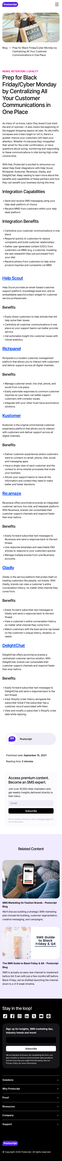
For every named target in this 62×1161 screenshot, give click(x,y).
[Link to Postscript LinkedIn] (26, 1016)
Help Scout (12, 278)
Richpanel (11, 348)
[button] (57, 4)
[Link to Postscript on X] (34, 1016)
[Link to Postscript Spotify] (48, 1016)
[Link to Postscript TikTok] (5, 1016)
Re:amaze (11, 493)
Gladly (8, 567)
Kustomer (11, 415)
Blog (5, 47)
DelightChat (13, 645)
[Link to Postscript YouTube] (41, 1016)
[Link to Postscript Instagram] (19, 1016)
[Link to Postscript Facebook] (12, 1016)
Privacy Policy (44, 819)
